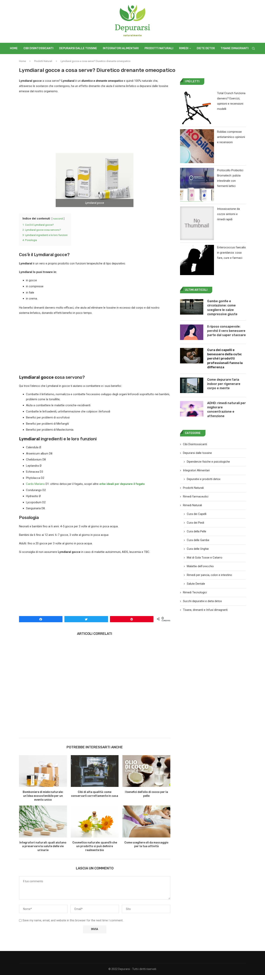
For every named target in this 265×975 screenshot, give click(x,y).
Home (14, 48)
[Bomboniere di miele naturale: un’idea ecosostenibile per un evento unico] (43, 771)
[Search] (253, 48)
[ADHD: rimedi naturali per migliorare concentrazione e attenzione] (191, 409)
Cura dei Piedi (195, 522)
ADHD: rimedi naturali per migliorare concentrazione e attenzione (226, 409)
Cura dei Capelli (196, 514)
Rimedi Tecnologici (195, 592)
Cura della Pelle (196, 531)
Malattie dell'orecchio (200, 566)
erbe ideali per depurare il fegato (122, 484)
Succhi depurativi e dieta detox (202, 601)
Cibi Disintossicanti (38, 48)
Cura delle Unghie (198, 549)
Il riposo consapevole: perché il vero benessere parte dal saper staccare (226, 331)
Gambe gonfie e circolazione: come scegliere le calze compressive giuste (222, 307)
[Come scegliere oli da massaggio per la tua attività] (146, 821)
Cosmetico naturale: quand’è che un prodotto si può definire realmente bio (94, 846)
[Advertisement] (94, 124)
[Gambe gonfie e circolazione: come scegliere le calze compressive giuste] (191, 307)
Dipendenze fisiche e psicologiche (208, 461)
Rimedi (183, 48)
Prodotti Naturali (159, 48)
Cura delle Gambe (198, 540)
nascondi (58, 218)
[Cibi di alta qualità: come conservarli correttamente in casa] (95, 771)
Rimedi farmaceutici (195, 496)
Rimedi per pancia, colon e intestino (209, 575)
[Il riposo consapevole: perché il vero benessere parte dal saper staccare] (191, 332)
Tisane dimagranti (235, 48)
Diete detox (206, 48)
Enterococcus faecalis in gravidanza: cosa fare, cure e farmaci (231, 253)
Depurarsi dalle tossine (78, 48)
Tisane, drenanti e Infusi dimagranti (205, 610)
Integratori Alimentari (121, 48)
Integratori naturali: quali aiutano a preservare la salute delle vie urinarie (42, 846)
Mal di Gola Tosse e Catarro (204, 557)
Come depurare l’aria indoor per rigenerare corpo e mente (223, 384)
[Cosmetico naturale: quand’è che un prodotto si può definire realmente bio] (95, 821)
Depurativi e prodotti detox (203, 479)
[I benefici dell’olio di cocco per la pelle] (146, 771)
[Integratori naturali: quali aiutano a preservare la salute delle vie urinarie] (43, 821)
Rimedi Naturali (192, 505)
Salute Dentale (196, 583)
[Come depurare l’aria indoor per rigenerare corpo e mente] (191, 385)
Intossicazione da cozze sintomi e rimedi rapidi (228, 214)
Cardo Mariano (35, 484)
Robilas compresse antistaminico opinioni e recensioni (231, 137)
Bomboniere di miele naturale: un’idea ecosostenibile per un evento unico (43, 795)
